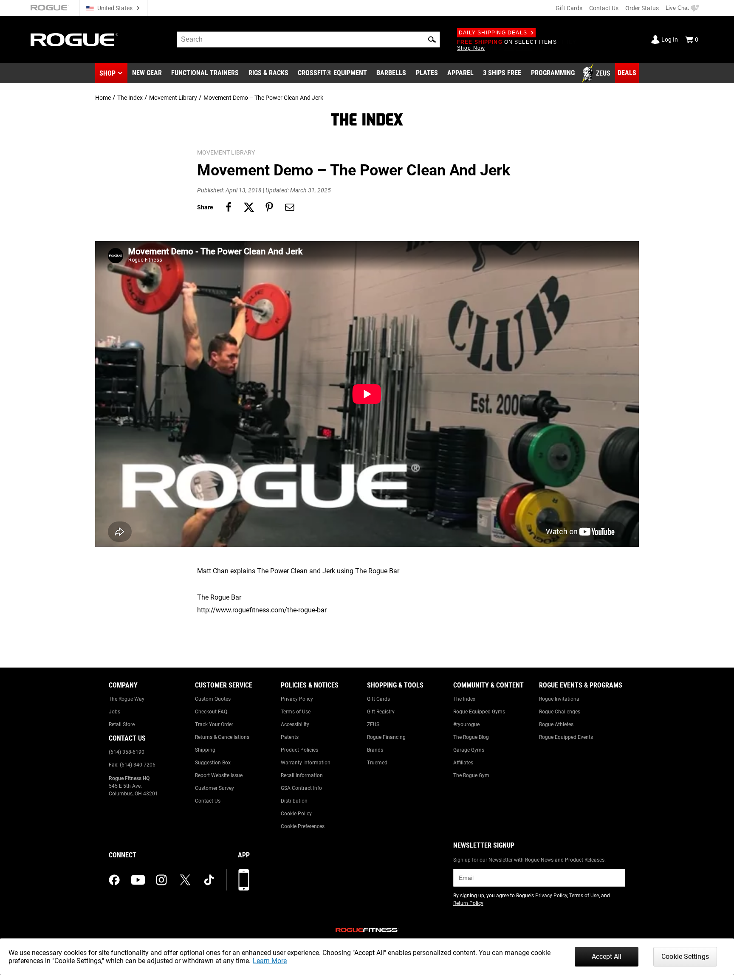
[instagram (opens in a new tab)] (161, 879)
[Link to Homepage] (74, 40)
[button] (432, 39)
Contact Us (603, 8)
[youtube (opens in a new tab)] (138, 879)
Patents (290, 737)
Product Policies (299, 750)
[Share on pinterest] (269, 207)
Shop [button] (107, 73)
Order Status (642, 8)
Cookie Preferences (303, 826)
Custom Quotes (213, 699)
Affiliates (463, 763)
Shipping (205, 750)
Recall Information (302, 775)
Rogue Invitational (560, 699)
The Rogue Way (126, 699)
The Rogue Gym (471, 775)
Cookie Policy (296, 814)
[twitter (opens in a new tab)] (185, 879)
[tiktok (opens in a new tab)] (209, 879)
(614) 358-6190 (126, 752)
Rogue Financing (386, 737)
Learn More (270, 961)
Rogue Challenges (559, 712)
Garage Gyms (468, 750)
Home (103, 97)
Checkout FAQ (211, 712)
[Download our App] (243, 879)
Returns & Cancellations (222, 737)
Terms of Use (296, 712)
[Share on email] (290, 207)
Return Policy (468, 903)
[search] (308, 39)
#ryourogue (466, 724)
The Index (130, 97)
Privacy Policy (297, 699)
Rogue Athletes (556, 724)
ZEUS (373, 724)
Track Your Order (214, 724)
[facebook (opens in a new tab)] (114, 879)
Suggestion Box (213, 763)
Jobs (114, 712)
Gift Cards (569, 8)
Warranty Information (305, 763)
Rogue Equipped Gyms (479, 712)
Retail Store (122, 724)
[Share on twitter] (249, 207)
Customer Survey (214, 788)
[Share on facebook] (228, 207)
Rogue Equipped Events (566, 737)
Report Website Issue (219, 775)
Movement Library (173, 97)
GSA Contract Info (301, 788)
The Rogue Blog (471, 737)
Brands (375, 750)
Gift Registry (381, 712)
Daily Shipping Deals (493, 33)
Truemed (377, 763)
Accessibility (295, 724)
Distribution (294, 801)
